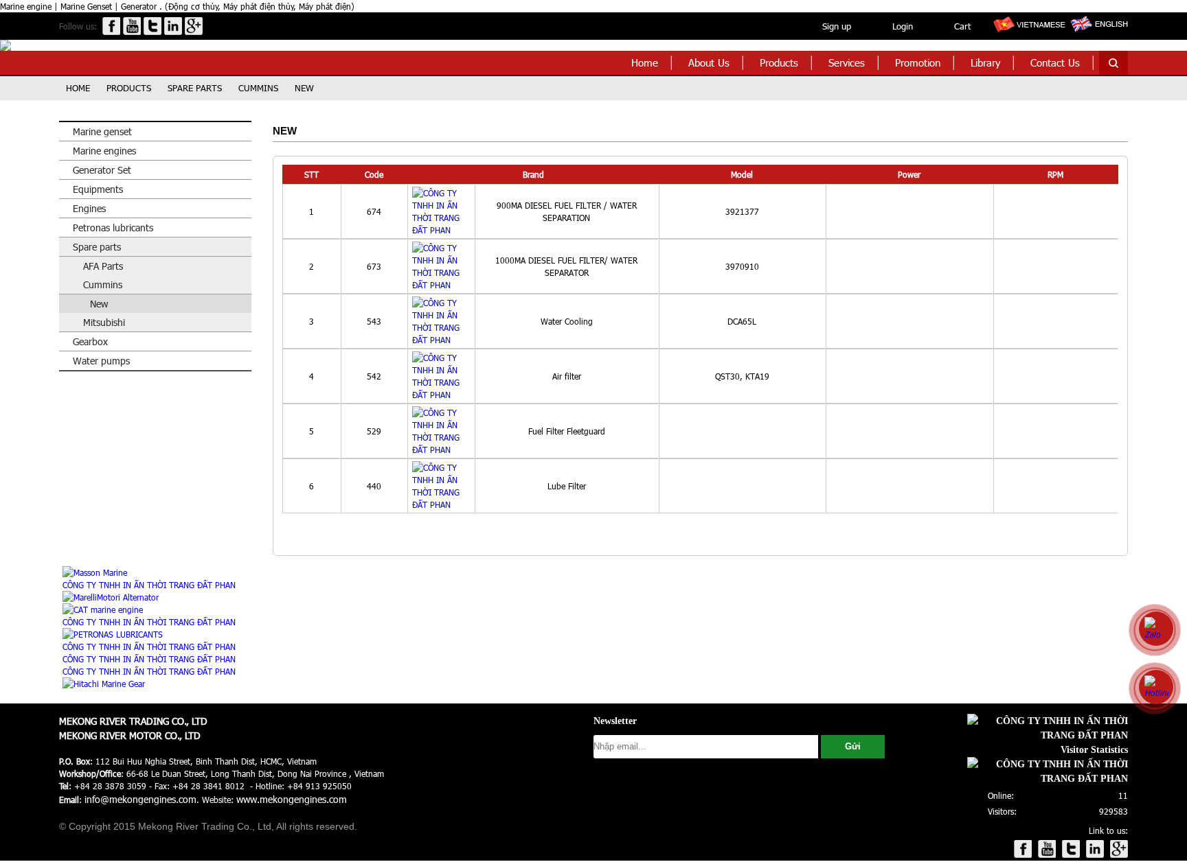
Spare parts (195, 87)
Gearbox (90, 341)
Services (846, 62)
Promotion (917, 62)
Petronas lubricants (113, 227)
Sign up (836, 26)
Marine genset (102, 131)
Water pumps (101, 360)
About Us (709, 62)
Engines (89, 208)
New (304, 87)
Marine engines (104, 150)
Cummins (258, 87)
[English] (1098, 31)
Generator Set (102, 169)
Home (644, 62)
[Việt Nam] (1028, 31)
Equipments (98, 189)
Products (779, 62)
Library (985, 62)
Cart (962, 26)
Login (902, 26)
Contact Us (1055, 62)
